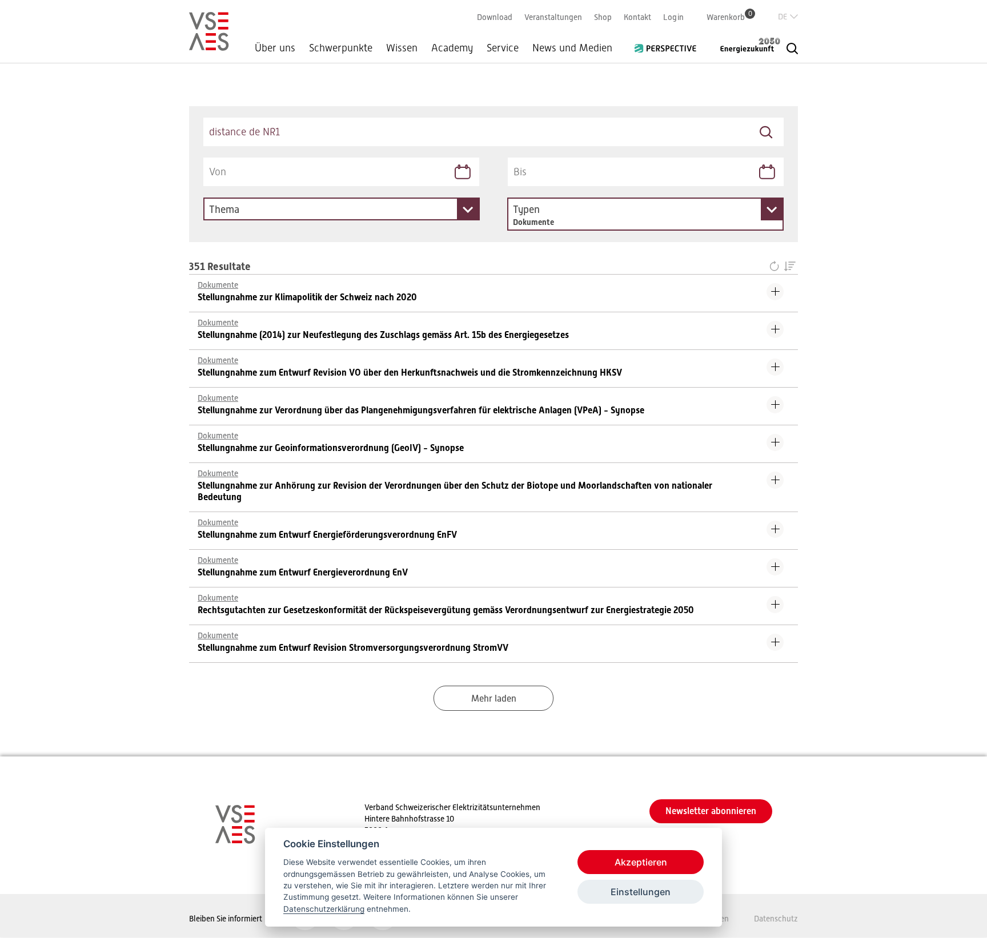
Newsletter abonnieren (710, 811)
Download (494, 17)
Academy (452, 48)
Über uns (275, 48)
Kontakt (637, 17)
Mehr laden (493, 699)
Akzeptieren (641, 862)
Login (673, 17)
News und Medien (572, 48)
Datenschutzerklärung (323, 908)
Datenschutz (776, 918)
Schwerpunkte (340, 48)
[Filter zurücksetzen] (776, 267)
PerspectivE (669, 44)
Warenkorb (729, 17)
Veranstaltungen (553, 17)
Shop (603, 17)
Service (503, 48)
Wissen (402, 48)
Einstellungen (641, 891)
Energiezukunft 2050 (743, 45)
